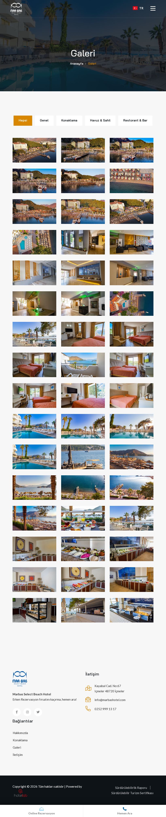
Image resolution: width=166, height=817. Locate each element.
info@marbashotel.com (110, 700)
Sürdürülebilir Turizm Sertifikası (132, 793)
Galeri (17, 747)
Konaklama (20, 740)
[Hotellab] (21, 792)
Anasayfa (76, 63)
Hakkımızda (20, 733)
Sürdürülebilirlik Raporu (131, 787)
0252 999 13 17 (105, 709)
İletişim (18, 754)
